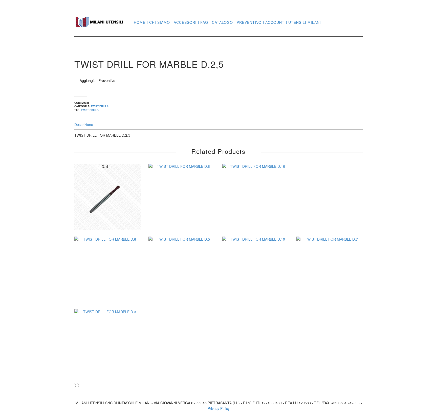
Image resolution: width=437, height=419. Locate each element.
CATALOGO (222, 22)
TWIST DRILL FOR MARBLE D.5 (182, 278)
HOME (139, 22)
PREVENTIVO (249, 22)
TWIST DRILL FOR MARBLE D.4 (107, 205)
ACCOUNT (275, 22)
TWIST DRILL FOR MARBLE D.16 (255, 205)
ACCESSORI (185, 22)
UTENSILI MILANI (304, 22)
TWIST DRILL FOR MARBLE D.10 (255, 278)
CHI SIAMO (159, 22)
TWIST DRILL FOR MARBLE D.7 (329, 278)
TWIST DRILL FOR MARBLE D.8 (182, 205)
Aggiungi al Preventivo (97, 80)
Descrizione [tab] (83, 124)
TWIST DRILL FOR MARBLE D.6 (107, 278)
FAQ (204, 22)
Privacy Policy (219, 408)
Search (327, 22)
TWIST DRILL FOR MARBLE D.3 (107, 351)
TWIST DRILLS (99, 106)
